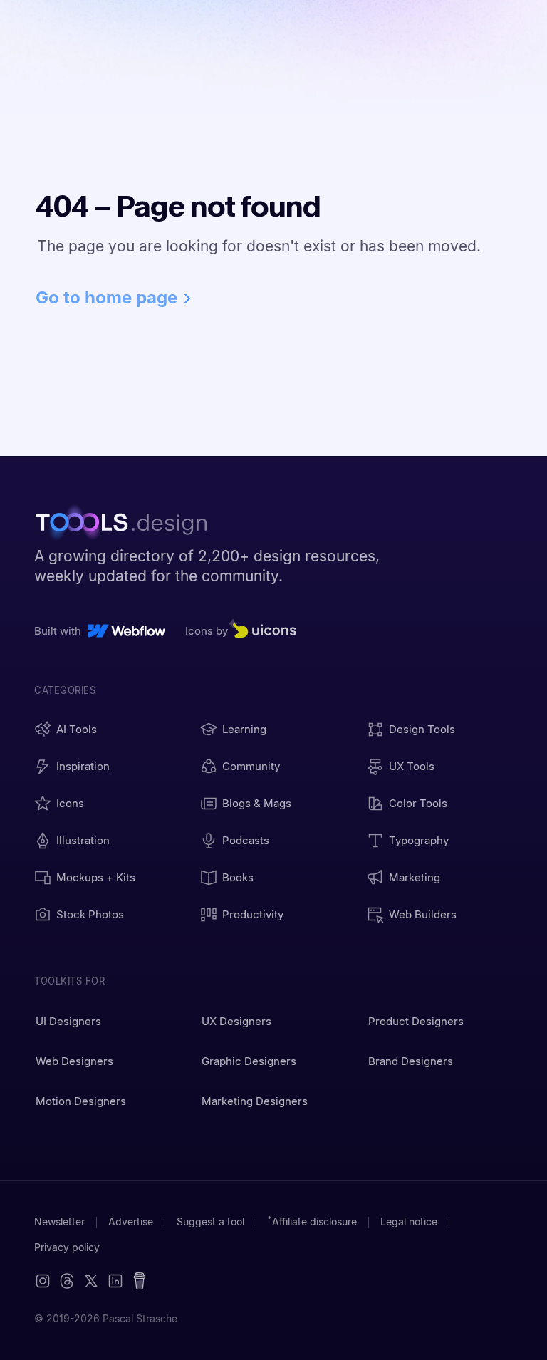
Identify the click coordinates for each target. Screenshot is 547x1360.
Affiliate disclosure (312, 1221)
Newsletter (59, 1221)
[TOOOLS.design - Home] (127, 524)
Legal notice (408, 1221)
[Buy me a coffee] (139, 1280)
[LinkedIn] (115, 1280)
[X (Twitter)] (66, 1280)
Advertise (130, 1221)
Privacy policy (67, 1247)
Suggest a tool (210, 1221)
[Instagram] (42, 1280)
